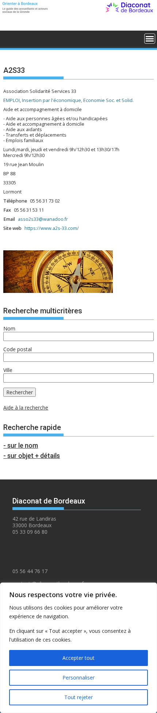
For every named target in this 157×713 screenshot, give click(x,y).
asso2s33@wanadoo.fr (43, 219)
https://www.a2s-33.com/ (51, 228)
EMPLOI (11, 100)
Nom (9, 328)
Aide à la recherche (25, 407)
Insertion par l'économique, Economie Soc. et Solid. (78, 100)
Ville (7, 370)
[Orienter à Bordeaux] (10, 38)
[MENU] (149, 39)
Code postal (17, 349)
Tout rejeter (78, 697)
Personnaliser (78, 677)
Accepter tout (78, 657)
